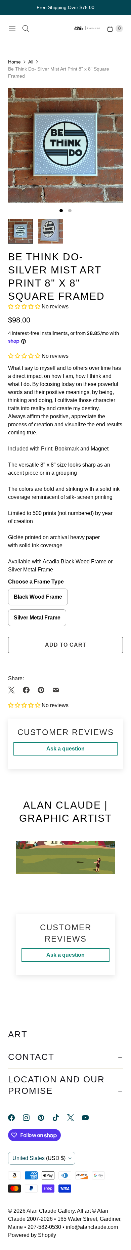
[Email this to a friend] (55, 690)
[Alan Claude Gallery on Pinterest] (45, 1117)
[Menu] (12, 28)
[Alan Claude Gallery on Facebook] (15, 1117)
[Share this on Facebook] (26, 690)
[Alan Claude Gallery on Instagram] (30, 1117)
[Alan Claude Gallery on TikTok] (59, 1117)
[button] (25, 306)
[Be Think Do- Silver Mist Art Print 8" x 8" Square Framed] (65, 145)
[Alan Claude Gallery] (87, 28)
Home (14, 61)
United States (39, 1158)
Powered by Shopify (32, 1235)
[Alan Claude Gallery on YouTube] (89, 1117)
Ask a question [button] (65, 748)
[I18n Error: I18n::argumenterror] (20, 231)
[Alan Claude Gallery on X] (74, 1117)
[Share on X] (13, 690)
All (30, 61)
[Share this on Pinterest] (41, 690)
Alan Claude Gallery (51, 1211)
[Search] (25, 28)
